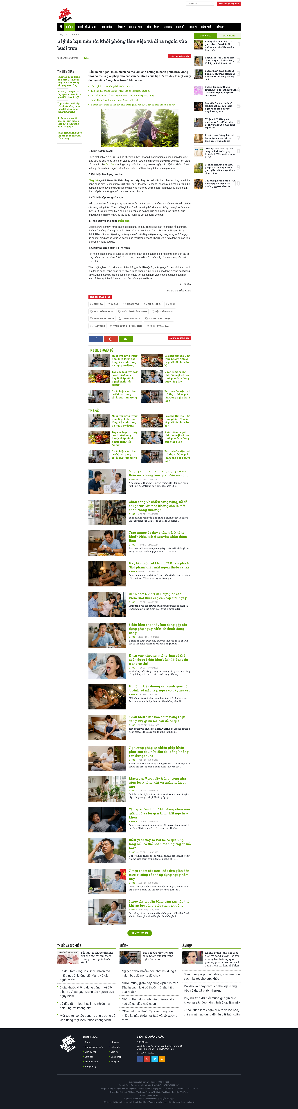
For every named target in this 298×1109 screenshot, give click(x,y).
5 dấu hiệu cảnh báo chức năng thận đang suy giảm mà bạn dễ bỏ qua (157, 719)
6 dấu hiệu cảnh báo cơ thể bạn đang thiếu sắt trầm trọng (69, 135)
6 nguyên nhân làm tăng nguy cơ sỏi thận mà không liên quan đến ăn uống (159, 473)
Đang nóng (229, 36)
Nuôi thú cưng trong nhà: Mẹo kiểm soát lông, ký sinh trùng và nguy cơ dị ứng (68, 81)
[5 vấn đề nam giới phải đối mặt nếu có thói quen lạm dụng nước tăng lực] (152, 376)
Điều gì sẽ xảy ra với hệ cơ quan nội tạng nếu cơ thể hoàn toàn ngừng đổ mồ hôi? (160, 844)
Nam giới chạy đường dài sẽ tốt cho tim (112, 86)
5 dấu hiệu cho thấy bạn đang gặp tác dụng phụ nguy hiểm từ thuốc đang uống (158, 629)
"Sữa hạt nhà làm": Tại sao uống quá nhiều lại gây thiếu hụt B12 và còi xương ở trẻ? (220, 153)
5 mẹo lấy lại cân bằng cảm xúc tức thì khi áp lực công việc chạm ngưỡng (159, 903)
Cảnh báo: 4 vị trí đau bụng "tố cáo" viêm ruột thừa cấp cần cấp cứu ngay (158, 596)
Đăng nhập (206, 27)
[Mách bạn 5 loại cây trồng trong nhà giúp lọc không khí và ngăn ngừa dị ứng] (107, 789)
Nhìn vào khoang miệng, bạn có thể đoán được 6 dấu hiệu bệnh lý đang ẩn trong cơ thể (158, 659)
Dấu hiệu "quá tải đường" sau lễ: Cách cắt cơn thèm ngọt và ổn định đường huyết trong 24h (218, 107)
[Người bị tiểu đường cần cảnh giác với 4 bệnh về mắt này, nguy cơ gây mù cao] (107, 696)
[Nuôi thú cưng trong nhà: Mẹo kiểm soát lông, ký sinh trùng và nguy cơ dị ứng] (99, 360)
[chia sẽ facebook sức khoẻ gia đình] (140, 1059)
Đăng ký (221, 27)
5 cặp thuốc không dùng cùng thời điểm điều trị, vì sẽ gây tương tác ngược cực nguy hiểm (87, 992)
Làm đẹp (121, 27)
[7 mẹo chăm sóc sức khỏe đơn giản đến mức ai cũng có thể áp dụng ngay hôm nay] (107, 881)
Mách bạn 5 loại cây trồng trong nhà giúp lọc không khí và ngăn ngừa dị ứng (157, 782)
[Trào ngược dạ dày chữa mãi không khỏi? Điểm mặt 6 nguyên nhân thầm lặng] (107, 543)
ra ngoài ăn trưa (103, 311)
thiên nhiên (154, 304)
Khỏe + (133, 479)
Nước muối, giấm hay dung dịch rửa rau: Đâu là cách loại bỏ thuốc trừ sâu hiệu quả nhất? (150, 987)
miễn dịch (124, 220)
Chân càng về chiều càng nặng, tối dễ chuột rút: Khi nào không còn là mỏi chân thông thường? (158, 506)
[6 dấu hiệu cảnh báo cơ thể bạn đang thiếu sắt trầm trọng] (99, 396)
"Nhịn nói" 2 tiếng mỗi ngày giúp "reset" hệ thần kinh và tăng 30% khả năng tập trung (220, 123)
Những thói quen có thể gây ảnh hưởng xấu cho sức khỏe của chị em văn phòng (133, 104)
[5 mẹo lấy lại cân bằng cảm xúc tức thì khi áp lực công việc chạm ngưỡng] (107, 912)
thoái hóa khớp (131, 318)
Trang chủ (62, 34)
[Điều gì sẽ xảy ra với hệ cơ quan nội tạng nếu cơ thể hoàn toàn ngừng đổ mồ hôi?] (107, 850)
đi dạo (115, 304)
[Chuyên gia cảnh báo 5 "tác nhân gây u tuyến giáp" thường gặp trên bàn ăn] (198, 184)
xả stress (99, 326)
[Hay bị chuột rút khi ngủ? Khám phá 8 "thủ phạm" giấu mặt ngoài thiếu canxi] (107, 573)
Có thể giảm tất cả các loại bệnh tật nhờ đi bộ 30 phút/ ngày (122, 95)
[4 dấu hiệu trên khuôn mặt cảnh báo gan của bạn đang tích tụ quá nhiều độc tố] (198, 61)
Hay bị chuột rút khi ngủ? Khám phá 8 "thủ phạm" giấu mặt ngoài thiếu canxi (159, 565)
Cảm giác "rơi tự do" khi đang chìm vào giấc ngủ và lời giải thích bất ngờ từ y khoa (159, 813)
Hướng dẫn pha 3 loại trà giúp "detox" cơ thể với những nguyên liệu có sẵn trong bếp (219, 45)
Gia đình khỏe (136, 27)
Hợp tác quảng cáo (229, 3)
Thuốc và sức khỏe (87, 27)
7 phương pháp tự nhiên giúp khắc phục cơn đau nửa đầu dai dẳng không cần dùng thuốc (159, 752)
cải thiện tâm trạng (160, 318)
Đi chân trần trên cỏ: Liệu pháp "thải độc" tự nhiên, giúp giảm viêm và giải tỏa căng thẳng (220, 169)
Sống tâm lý (153, 27)
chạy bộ (98, 304)
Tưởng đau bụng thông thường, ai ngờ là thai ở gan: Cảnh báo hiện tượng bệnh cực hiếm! (220, 91)
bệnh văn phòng (164, 311)
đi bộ (172, 304)
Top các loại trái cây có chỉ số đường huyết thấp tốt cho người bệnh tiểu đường (69, 107)
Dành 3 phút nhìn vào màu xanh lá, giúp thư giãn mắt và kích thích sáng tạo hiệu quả (220, 75)
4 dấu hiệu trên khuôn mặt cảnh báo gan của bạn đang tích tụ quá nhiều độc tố (219, 60)
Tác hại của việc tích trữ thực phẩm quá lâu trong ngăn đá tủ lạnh (177, 395)
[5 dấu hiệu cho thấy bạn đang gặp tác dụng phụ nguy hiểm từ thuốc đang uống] (107, 635)
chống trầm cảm (159, 326)
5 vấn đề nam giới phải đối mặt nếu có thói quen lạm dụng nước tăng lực (68, 122)
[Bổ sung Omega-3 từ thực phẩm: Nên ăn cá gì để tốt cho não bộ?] (152, 360)
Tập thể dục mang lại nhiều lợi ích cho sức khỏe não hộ (121, 90)
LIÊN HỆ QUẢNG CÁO (150, 1036)
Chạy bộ (93, 180)
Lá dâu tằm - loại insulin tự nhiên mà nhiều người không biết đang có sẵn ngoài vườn (85, 975)
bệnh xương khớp (104, 318)
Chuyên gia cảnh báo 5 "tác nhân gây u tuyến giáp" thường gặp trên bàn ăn (220, 183)
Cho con (168, 27)
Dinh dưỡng (106, 27)
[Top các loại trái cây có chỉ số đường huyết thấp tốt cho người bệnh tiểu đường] (99, 376)
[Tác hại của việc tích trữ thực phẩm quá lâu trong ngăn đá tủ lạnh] (152, 396)
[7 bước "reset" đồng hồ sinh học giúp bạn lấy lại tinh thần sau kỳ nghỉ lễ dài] (198, 138)
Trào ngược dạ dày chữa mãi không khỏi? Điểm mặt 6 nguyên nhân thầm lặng (158, 536)
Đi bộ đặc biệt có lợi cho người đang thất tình (115, 99)
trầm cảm (109, 164)
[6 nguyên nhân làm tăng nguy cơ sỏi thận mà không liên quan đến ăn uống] (107, 481)
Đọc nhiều (205, 36)
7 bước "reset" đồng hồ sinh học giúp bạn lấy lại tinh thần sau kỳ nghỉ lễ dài (219, 138)
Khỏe (70, 27)
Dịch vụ (193, 27)
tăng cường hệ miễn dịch (127, 326)
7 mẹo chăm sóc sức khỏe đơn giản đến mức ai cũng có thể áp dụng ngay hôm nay (159, 875)
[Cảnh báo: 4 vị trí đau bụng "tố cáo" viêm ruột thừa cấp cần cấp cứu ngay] (107, 604)
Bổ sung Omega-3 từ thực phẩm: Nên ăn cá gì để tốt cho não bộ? (69, 94)
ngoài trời (133, 304)
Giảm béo (180, 27)
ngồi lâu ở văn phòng (134, 311)
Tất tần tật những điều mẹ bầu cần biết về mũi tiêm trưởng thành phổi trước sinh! (97, 957)
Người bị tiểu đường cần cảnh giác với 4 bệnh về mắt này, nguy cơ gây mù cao (159, 688)
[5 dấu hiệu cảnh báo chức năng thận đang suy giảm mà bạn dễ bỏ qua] (107, 727)
